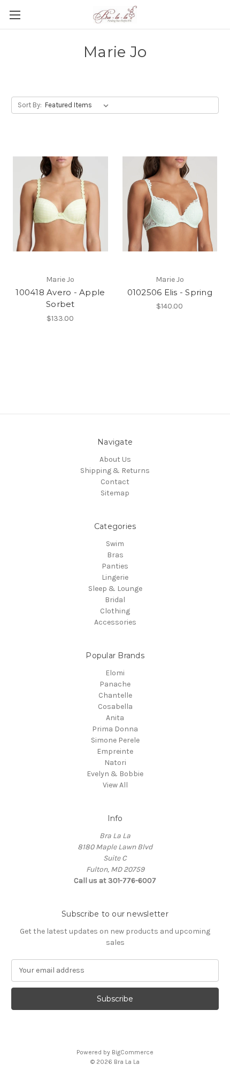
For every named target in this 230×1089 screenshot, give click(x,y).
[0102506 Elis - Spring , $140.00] (170, 203)
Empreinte (115, 751)
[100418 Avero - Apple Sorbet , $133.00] (60, 203)
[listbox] (78, 105)
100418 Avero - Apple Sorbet (60, 298)
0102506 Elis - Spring (169, 292)
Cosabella (115, 706)
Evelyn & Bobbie (115, 773)
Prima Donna (115, 728)
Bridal (115, 599)
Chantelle (115, 695)
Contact (115, 481)
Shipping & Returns (115, 470)
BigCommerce (133, 1052)
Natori (115, 762)
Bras (115, 554)
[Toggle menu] (14, 14)
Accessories (115, 622)
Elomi (115, 672)
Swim (115, 543)
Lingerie (115, 577)
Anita (115, 717)
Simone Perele (115, 740)
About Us (115, 459)
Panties (115, 566)
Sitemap (115, 493)
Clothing (115, 610)
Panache (115, 684)
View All (115, 785)
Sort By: (30, 105)
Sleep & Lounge (115, 588)
